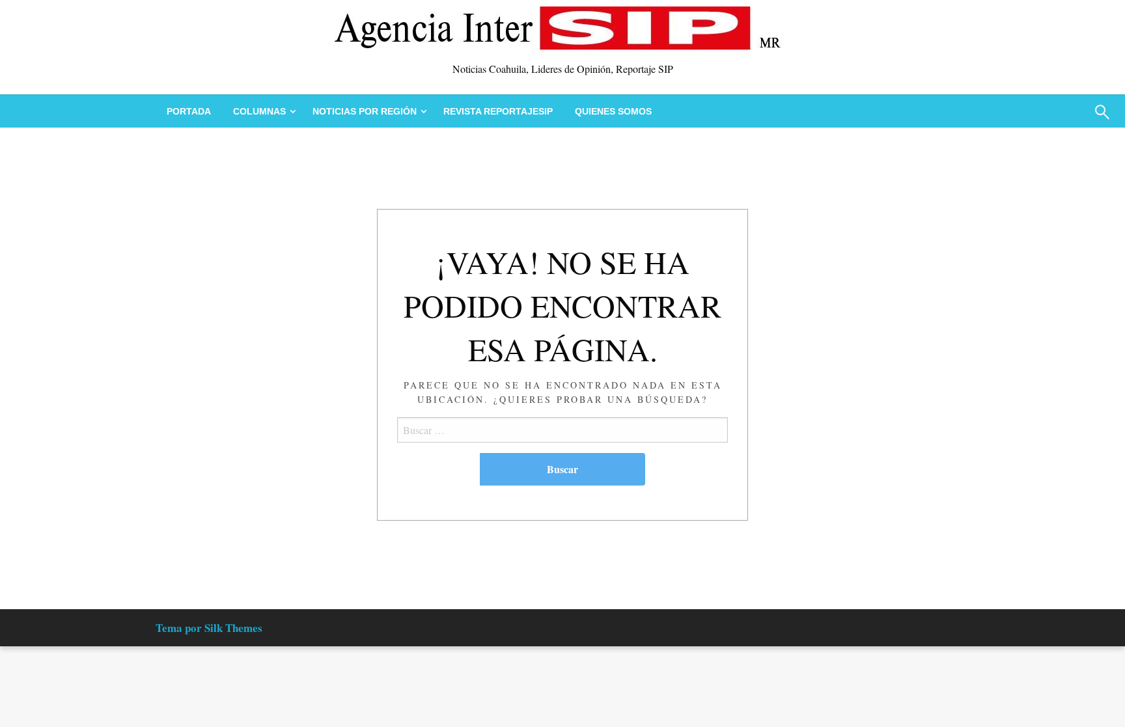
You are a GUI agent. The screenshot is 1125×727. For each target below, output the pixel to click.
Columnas (259, 111)
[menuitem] (189, 111)
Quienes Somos (613, 111)
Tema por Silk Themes (209, 628)
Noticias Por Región (364, 111)
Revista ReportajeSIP (498, 111)
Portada (189, 111)
